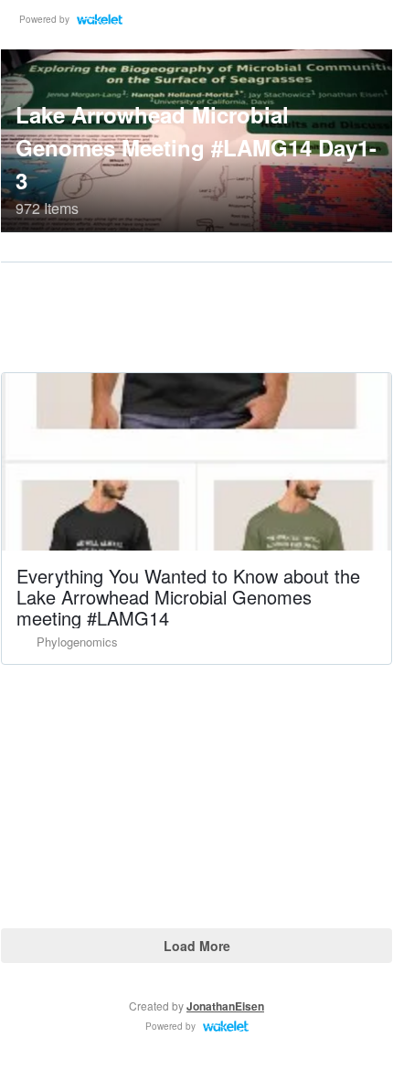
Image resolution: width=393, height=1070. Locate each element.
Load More (197, 945)
